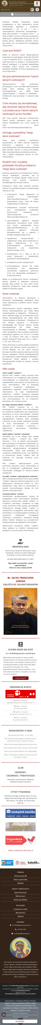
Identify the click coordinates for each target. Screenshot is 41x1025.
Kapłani (20, 883)
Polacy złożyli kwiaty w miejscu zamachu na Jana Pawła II (20, 748)
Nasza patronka (20, 879)
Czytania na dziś (20, 909)
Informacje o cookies (20, 1017)
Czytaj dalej (19, 678)
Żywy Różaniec (20, 892)
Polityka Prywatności (20, 1013)
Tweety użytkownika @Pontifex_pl (20, 850)
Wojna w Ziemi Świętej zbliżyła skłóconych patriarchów (20, 744)
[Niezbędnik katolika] (20, 813)
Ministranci (20, 896)
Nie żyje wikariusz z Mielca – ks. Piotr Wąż (20, 735)
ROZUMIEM (20, 1021)
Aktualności (21, 912)
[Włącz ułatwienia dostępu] (38, 9)
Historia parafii (20, 876)
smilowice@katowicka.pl (21, 933)
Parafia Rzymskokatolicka (23, 3)
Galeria (20, 916)
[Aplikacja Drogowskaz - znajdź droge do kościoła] (20, 840)
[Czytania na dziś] (20, 827)
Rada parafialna (20, 899)
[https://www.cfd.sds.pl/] (20, 863)
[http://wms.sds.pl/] (7, 863)
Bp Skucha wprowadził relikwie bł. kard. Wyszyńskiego (20, 751)
